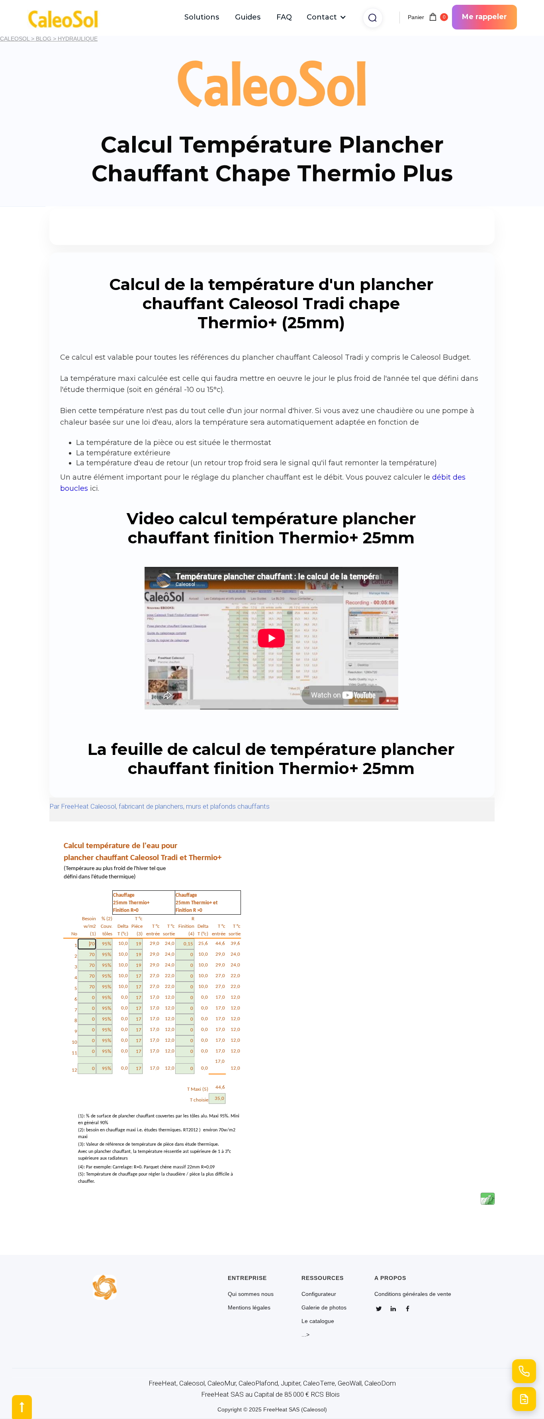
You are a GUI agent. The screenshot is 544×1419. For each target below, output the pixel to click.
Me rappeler (484, 16)
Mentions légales (249, 1307)
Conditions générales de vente (412, 1294)
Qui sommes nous (251, 1294)
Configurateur (318, 1294)
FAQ (284, 17)
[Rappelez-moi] (524, 1371)
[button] (326, 17)
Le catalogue (317, 1321)
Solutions (201, 17)
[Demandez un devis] (524, 1399)
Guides (247, 17)
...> (305, 1334)
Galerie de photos (323, 1307)
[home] (67, 17)
